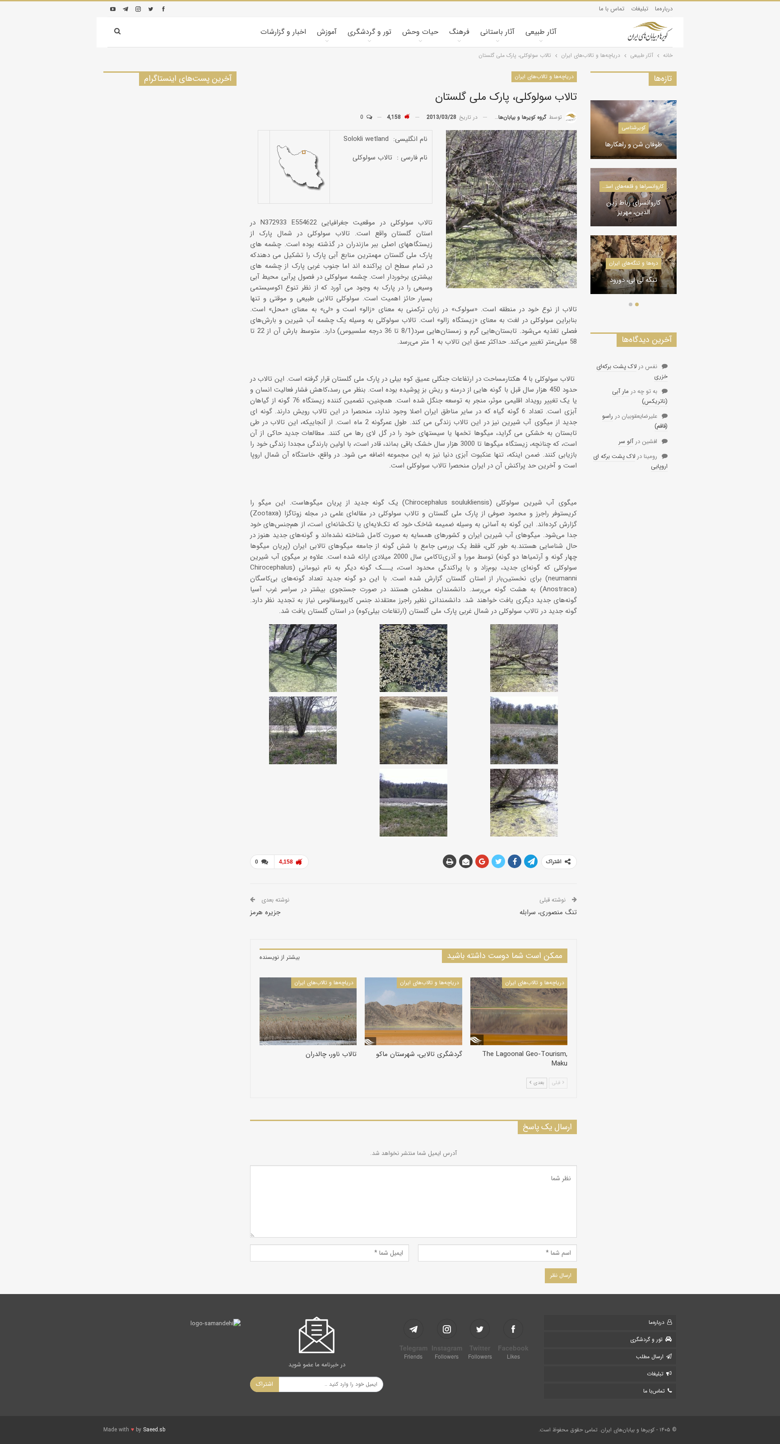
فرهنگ (459, 31)
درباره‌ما (664, 9)
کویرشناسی (633, 127)
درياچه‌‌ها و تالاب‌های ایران (544, 76)
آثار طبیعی (541, 31)
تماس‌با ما (654, 1391)
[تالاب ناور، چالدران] (308, 1011)
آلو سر (625, 441)
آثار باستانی (497, 31)
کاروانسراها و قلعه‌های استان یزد (631, 186)
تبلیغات (639, 9)
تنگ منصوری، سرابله (548, 912)
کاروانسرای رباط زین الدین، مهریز (633, 208)
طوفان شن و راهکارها (633, 145)
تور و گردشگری (369, 31)
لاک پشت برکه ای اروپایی (630, 461)
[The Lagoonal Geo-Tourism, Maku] (518, 1011)
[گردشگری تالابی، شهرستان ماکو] (413, 1011)
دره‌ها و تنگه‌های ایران (633, 263)
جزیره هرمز (265, 912)
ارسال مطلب (650, 1356)
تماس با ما (611, 9)
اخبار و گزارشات (283, 31)
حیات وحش (420, 31)
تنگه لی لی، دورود (633, 280)
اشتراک (264, 1384)
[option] (633, 202)
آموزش (327, 31)
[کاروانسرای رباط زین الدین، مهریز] (633, 197)
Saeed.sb (154, 1429)
